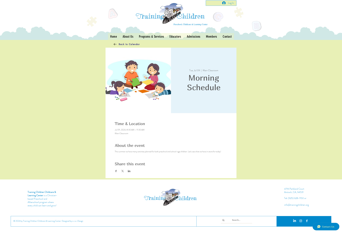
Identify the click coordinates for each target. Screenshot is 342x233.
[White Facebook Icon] (307, 221)
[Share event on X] (122, 171)
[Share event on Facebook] (116, 171)
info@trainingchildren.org (296, 205)
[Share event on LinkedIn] (129, 171)
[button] (151, 36)
